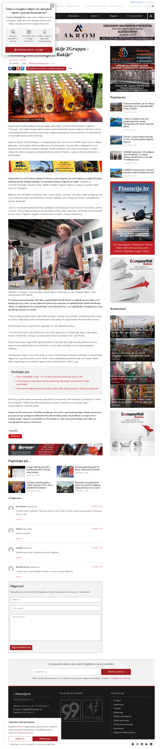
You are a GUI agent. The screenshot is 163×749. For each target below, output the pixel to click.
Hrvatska (13, 60)
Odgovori (19, 519)
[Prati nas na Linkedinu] (142, 744)
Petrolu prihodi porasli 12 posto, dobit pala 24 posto (87, 468)
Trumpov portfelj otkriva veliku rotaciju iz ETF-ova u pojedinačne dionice (39, 485)
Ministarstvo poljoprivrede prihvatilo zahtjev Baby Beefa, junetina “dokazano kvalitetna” (58, 388)
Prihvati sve (45, 738)
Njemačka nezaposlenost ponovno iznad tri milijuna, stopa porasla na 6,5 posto (88, 485)
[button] (10, 68)
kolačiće (19, 727)
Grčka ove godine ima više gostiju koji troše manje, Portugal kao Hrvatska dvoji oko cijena (138, 123)
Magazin (113, 16)
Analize (94, 16)
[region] (33, 731)
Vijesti (22, 60)
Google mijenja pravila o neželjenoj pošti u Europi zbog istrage (38, 470)
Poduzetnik (73, 16)
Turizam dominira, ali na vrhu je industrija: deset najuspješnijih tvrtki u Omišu (138, 106)
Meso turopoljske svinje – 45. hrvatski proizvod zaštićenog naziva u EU (50, 376)
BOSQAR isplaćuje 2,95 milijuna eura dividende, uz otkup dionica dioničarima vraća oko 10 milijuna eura (138, 156)
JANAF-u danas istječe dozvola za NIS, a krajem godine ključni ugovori (138, 139)
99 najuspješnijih (134, 16)
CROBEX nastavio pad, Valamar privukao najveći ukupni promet (138, 171)
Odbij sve (20, 738)
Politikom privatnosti (25, 733)
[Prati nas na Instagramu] (137, 744)
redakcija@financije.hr (31, 709)
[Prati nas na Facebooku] (133, 744)
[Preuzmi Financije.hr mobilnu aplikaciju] (146, 744)
